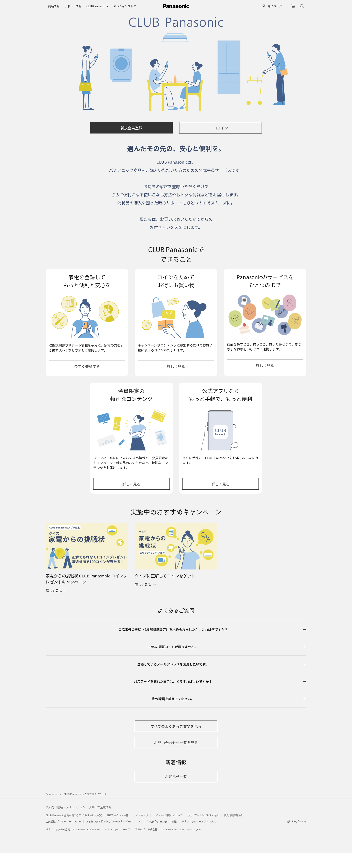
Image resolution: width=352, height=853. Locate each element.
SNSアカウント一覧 (117, 815)
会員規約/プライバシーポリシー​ (63, 821)
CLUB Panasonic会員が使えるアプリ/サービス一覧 (74, 815)
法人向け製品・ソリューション (66, 807)
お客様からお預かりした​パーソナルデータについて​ (114, 821)
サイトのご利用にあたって (167, 815)
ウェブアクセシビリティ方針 (203, 815)
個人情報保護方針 (233, 815)
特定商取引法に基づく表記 (162, 821)
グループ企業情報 (100, 807)
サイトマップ (140, 815)
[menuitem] (53, 6)
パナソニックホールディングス (199, 821)
